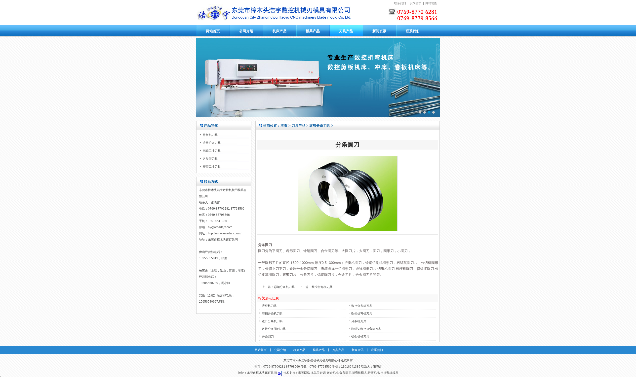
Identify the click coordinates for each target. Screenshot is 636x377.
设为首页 (416, 3)
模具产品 (313, 31)
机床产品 (279, 31)
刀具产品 (346, 31)
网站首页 (213, 31)
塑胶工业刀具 (212, 166)
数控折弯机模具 (387, 373)
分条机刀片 (358, 321)
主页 (283, 125)
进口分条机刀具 (272, 321)
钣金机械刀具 (360, 336)
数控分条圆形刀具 (274, 329)
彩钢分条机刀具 (284, 287)
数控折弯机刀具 (322, 287)
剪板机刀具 (210, 135)
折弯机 (372, 373)
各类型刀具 (210, 158)
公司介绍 (246, 31)
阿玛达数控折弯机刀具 (366, 329)
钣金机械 (333, 373)
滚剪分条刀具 (212, 143)
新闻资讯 (379, 31)
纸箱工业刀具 (212, 151)
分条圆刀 (268, 336)
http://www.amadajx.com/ (224, 233)
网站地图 (431, 3)
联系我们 (400, 3)
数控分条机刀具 (361, 306)
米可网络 (304, 373)
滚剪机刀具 (269, 306)
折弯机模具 (359, 373)
